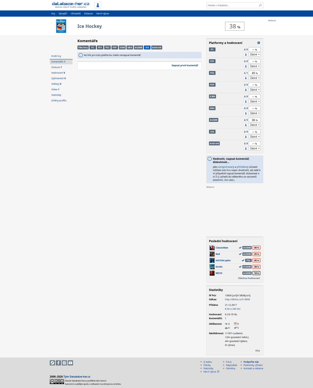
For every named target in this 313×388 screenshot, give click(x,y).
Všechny (83, 47)
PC (92, 47)
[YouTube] (70, 362)
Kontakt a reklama (253, 368)
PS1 (100, 47)
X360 (122, 47)
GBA (129, 47)
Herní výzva (102, 13)
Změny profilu (59, 100)
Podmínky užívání (253, 365)
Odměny (230, 368)
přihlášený (242, 166)
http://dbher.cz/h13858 (237, 299)
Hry (53, 13)
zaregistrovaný (226, 166)
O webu (207, 361)
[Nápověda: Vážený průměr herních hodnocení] (259, 43)
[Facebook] (58, 362)
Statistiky (56, 94)
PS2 (107, 47)
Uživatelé (76, 13)
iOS (147, 47)
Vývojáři (63, 13)
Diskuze (88, 13)
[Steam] (52, 362)
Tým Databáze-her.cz (76, 376)
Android (156, 47)
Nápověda (231, 365)
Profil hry (56, 56)
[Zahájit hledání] (260, 5)
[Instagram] (64, 362)
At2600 (138, 47)
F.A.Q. (229, 361)
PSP (115, 47)
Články (207, 365)
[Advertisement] (281, 71)
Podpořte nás (251, 361)
